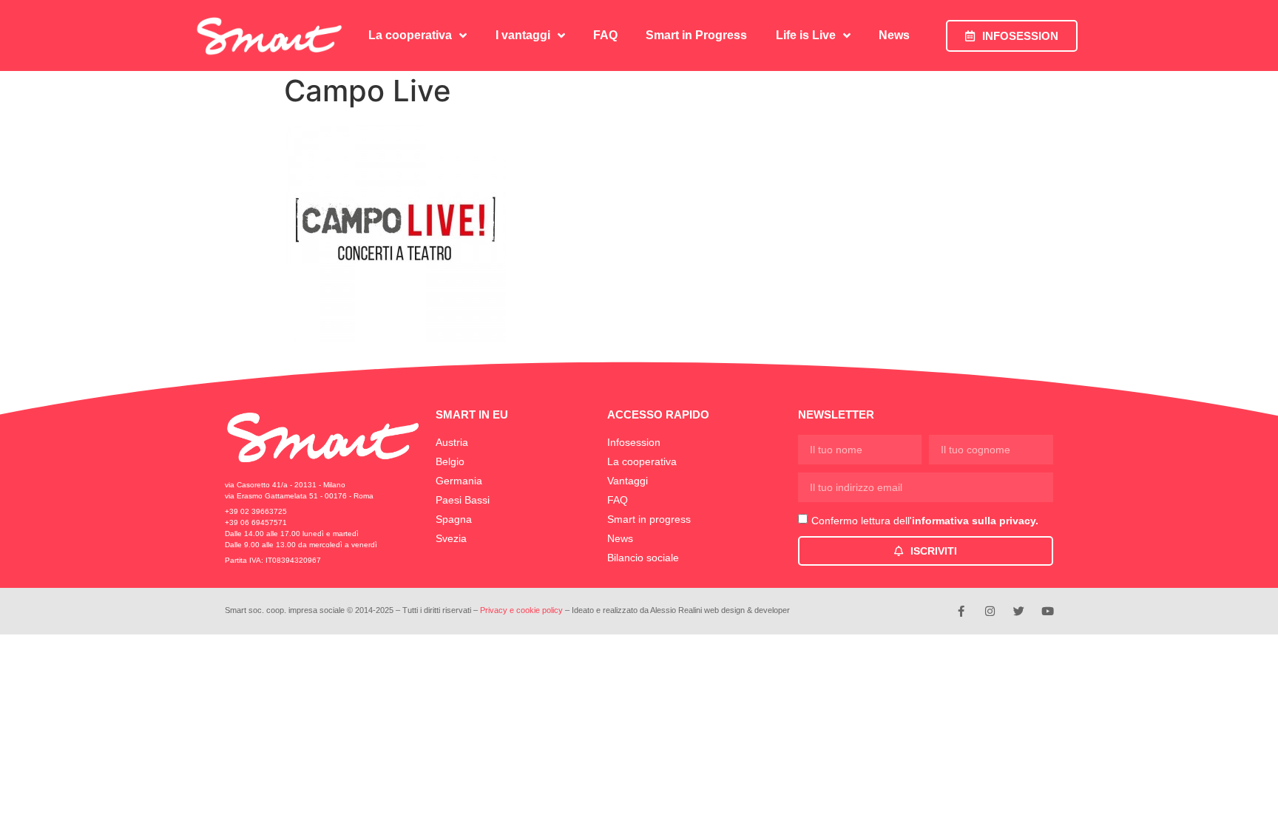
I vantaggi (523, 35)
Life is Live (806, 35)
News (894, 35)
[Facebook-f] (961, 611)
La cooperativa (410, 35)
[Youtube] (1047, 611)
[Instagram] (989, 611)
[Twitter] (1018, 611)
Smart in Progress (696, 35)
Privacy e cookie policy (521, 610)
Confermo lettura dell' (924, 521)
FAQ (605, 35)
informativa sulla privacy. (975, 521)
